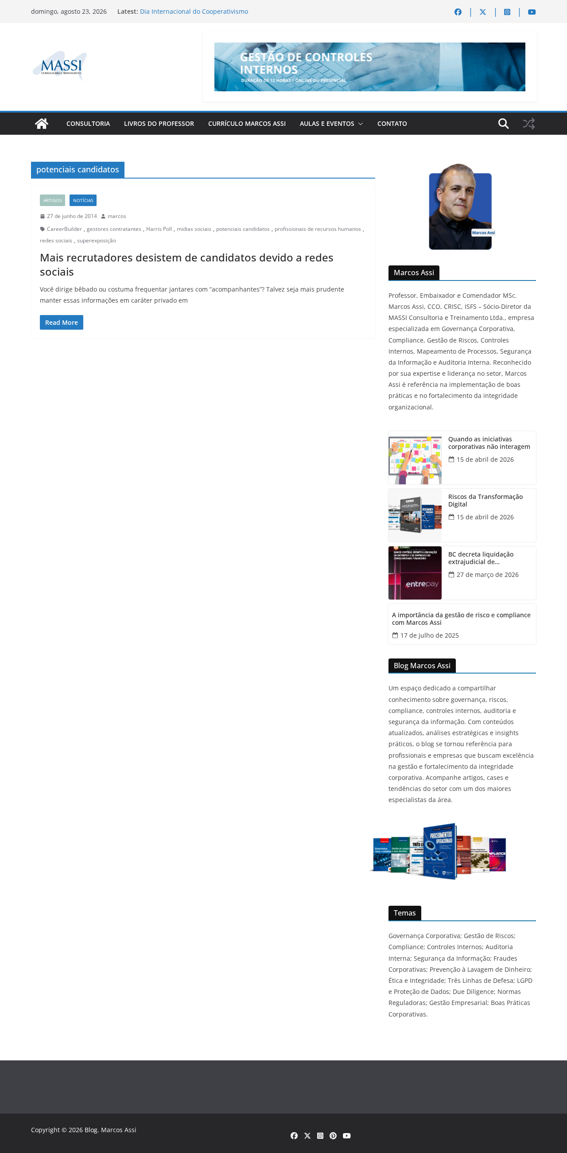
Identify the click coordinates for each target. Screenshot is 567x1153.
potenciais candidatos (243, 229)
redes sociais (56, 240)
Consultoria (88, 123)
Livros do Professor (159, 123)
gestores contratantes (114, 229)
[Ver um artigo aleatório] (529, 124)
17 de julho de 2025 (429, 635)
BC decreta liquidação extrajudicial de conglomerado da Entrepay (488, 558)
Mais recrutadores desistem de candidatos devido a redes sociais (187, 264)
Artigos (52, 200)
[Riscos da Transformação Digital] (415, 515)
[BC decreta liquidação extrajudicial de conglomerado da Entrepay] (415, 573)
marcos (117, 216)
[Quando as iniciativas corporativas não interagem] (415, 457)
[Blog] (42, 124)
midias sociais (194, 229)
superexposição (96, 240)
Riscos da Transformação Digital (485, 500)
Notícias (83, 200)
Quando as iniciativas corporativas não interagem (489, 443)
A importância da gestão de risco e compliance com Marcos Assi (461, 619)
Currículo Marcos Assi (247, 123)
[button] (358, 123)
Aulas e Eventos (327, 123)
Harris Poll (159, 229)
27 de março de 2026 (488, 574)
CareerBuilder (64, 229)
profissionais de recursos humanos (318, 229)
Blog (91, 1130)
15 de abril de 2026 (485, 459)
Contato (392, 123)
